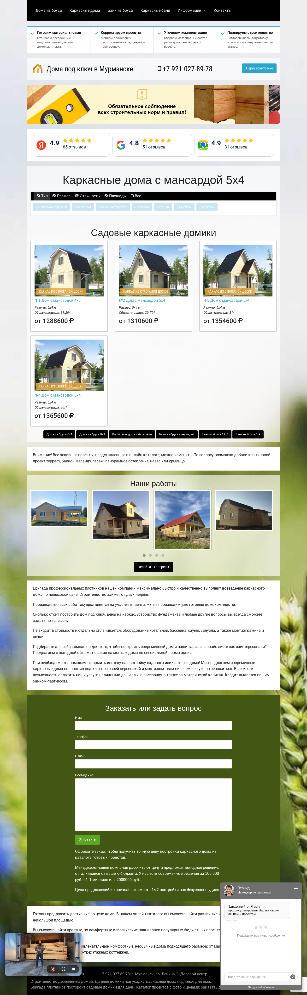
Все (137, 196)
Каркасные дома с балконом (132, 434)
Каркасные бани (155, 10)
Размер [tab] (63, 196)
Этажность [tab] (89, 196)
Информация (189, 10)
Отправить (87, 839)
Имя (78, 718)
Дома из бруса (48, 10)
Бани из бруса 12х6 (215, 434)
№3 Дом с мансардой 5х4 (226, 300)
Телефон (81, 737)
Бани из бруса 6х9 (248, 434)
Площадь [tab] (117, 196)
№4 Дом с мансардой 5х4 (58, 395)
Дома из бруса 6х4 (59, 434)
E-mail (79, 756)
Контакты (222, 10)
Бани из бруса (120, 10)
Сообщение (84, 775)
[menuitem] (49, 10)
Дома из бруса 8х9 (92, 434)
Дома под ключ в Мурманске (89, 69)
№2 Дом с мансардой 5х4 (142, 300)
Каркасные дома (85, 10)
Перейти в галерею (153, 567)
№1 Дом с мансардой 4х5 (58, 300)
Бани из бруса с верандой (177, 434)
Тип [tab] (44, 196)
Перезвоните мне (259, 68)
